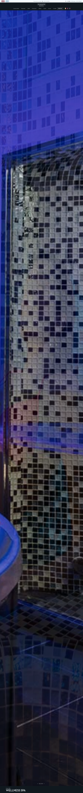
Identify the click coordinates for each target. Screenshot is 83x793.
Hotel (7, 1)
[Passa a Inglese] (68, 8)
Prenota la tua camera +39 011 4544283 (41, 1)
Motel (3, 1)
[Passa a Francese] (70, 8)
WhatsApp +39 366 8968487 (77, 1)
